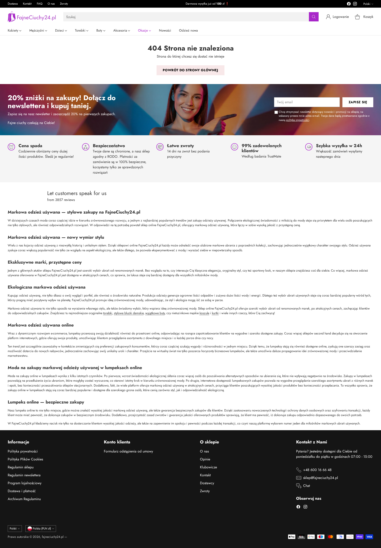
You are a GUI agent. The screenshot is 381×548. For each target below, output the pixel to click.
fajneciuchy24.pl (53, 537)
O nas (204, 451)
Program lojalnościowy (24, 483)
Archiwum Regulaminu (24, 498)
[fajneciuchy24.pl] (32, 16)
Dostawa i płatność (22, 491)
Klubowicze (208, 467)
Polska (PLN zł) (42, 528)
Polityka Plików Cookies (25, 459)
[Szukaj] (314, 16)
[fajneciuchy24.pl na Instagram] (355, 5)
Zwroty (205, 491)
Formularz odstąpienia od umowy (128, 451)
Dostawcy (207, 483)
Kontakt (205, 475)
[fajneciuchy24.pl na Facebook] (349, 5)
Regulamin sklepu (21, 467)
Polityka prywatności (23, 451)
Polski (366, 4)
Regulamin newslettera (24, 475)
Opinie (205, 459)
